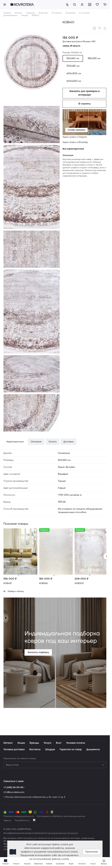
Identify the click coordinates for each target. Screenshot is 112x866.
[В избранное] (99, 28)
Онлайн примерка (76, 130)
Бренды (34, 743)
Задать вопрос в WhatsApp (75, 142)
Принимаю (91, 851)
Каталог (8, 743)
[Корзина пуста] (104, 4)
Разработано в (22, 820)
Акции (21, 743)
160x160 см (72, 58)
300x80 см (72, 66)
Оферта (7, 820)
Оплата (52, 441)
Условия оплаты (75, 743)
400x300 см (73, 73)
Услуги (47, 743)
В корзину (84, 103)
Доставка (68, 441)
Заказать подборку (37, 651)
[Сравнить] (94, 28)
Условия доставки (14, 749)
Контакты (35, 749)
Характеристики (15, 441)
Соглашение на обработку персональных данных (61, 816)
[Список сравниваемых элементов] (89, 4)
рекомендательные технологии (63, 833)
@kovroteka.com (15, 792)
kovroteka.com (30, 838)
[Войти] (82, 4)
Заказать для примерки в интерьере (84, 93)
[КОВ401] (32, 62)
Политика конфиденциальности (19, 816)
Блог (59, 743)
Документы (93, 749)
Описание (36, 441)
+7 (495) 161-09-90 (13, 787)
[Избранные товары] (97, 4)
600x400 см (73, 81)
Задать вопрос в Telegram (75, 137)
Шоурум (50, 749)
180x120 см (94, 58)
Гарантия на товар (71, 749)
